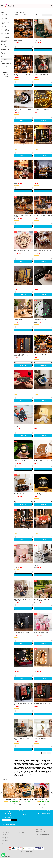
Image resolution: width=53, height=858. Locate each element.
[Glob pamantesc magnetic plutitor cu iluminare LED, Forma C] (43, 379)
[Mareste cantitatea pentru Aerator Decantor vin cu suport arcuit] (31, 537)
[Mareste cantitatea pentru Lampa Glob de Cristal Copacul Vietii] (31, 466)
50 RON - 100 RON (5, 63)
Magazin (4, 827)
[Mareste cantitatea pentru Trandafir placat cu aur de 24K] (51, 746)
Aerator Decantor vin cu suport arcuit (21, 528)
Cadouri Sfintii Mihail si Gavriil (6, 39)
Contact (3, 843)
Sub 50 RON (4, 61)
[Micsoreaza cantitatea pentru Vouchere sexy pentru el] (15, 398)
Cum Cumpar (4, 835)
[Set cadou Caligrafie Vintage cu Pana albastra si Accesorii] (23, 275)
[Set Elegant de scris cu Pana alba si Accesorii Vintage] (43, 134)
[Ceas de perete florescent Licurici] (43, 308)
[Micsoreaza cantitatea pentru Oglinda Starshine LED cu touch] (34, 676)
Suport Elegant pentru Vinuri (19, 493)
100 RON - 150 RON (6, 65)
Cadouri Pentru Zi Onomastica (4, 41)
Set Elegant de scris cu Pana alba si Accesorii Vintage (43, 145)
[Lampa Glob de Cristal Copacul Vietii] (23, 449)
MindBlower (4, 74)
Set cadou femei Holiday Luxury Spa (41, 632)
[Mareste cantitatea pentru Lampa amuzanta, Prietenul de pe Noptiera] (51, 433)
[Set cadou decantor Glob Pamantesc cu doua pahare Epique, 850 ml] (23, 28)
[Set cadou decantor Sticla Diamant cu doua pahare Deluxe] (23, 205)
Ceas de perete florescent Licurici (40, 319)
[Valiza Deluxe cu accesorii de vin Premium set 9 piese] (43, 205)
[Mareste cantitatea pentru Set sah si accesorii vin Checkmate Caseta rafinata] (51, 259)
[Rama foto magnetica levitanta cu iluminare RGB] (23, 99)
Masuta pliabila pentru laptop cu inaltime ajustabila (42, 565)
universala (4, 46)
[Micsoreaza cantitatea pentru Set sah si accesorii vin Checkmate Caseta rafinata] (34, 259)
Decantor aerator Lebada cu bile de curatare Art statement (23, 145)
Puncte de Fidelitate (23, 831)
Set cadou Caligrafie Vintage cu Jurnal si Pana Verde (23, 704)
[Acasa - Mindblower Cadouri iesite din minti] (9, 5)
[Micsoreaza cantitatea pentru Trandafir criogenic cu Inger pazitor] (34, 82)
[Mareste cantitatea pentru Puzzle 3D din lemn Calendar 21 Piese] (31, 259)
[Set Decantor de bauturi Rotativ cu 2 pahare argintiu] (23, 169)
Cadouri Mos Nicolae (5, 25)
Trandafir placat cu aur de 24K (40, 738)
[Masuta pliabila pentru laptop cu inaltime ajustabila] (43, 553)
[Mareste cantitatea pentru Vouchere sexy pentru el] (31, 398)
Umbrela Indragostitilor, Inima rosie (42, 799)
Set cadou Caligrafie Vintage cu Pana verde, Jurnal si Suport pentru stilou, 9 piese (42, 704)
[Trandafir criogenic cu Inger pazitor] (43, 64)
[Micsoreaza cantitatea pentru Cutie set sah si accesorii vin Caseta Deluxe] (15, 676)
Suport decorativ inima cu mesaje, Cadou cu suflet (15, 799)
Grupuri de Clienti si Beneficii (24, 832)
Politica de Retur (5, 840)
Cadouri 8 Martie (4, 27)
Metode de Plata (5, 838)
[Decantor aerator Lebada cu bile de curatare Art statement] (23, 134)
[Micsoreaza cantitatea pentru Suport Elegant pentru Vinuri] (15, 502)
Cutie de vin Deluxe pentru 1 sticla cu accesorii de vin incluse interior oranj (21, 355)
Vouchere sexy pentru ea (39, 528)
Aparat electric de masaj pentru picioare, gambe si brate (22, 600)
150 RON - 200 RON (6, 66)
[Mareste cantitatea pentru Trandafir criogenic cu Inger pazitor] (51, 82)
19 (48, 753)
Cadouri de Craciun (4, 14)
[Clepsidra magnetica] (23, 308)
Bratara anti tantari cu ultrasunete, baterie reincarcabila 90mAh (42, 600)
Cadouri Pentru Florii (5, 29)
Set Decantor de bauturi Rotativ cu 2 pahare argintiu (23, 181)
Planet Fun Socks (5, 76)
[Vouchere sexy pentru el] (23, 379)
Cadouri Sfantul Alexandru (6, 33)
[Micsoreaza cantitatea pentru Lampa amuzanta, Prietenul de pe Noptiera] (34, 433)
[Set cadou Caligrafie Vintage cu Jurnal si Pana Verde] (23, 692)
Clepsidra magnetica (18, 319)
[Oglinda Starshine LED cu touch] (43, 657)
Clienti (20, 827)
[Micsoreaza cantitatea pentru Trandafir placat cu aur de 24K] (34, 746)
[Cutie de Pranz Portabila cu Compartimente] (26, 790)
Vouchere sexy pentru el (19, 389)
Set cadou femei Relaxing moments (21, 564)
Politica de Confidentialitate (7, 832)
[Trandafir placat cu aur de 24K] (43, 728)
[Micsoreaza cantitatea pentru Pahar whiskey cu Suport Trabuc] (34, 188)
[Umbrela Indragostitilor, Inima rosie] (41, 790)
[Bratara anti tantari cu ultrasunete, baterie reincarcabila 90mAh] (43, 589)
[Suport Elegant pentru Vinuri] (23, 483)
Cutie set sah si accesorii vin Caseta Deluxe (22, 668)
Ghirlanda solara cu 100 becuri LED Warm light (42, 110)
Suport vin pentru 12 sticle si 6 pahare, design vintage (23, 739)
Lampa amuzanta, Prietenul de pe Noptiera (42, 425)
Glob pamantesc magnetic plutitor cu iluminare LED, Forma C (41, 390)
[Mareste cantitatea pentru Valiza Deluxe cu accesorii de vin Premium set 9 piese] (51, 223)
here (15, 824)
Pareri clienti (21, 829)
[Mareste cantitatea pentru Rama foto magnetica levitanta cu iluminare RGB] (31, 118)
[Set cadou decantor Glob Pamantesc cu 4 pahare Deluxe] (23, 64)
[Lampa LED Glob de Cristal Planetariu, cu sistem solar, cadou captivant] (43, 483)
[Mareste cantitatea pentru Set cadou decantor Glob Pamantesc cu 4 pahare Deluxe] (31, 82)
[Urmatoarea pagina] (50, 753)
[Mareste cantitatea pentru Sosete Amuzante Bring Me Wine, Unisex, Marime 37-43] (31, 433)
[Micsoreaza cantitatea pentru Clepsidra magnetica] (15, 327)
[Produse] (2, 6)
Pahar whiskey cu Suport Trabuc (40, 180)
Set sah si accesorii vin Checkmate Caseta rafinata (42, 251)
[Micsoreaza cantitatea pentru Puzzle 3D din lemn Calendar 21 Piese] (15, 259)
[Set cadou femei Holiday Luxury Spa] (43, 622)
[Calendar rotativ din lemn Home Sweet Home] (43, 449)
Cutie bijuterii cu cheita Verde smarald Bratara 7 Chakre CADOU (43, 39)
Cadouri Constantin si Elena (6, 36)
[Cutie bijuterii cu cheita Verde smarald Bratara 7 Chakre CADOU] (43, 28)
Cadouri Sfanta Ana (4, 34)
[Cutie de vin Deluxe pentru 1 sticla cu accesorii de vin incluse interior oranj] (23, 344)
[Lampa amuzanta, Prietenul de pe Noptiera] (43, 414)
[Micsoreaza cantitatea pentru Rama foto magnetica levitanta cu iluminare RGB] (15, 118)
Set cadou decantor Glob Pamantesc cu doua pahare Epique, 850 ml (23, 39)
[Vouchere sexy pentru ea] (43, 518)
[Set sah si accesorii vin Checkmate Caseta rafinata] (43, 240)
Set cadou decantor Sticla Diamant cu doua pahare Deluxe (22, 216)
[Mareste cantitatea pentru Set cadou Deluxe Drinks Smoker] (51, 362)
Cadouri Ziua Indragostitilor (6, 26)
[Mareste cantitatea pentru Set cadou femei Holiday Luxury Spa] (51, 641)
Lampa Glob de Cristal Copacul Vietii (21, 460)
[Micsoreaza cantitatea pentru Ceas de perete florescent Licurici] (34, 327)
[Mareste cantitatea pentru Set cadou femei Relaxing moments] (31, 572)
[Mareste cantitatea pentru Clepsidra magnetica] (31, 327)
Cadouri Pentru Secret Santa (6, 21)
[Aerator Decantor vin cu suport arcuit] (23, 518)
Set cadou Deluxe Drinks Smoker (40, 354)
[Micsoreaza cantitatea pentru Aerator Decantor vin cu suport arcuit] (15, 537)
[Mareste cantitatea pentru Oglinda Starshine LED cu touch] (51, 676)
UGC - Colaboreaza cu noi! (7, 841)
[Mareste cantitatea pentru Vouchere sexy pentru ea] (51, 537)
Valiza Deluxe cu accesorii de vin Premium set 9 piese (43, 216)
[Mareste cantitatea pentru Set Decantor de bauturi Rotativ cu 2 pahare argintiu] (31, 188)
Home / (3, 9)
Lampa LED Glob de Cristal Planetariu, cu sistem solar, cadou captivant (42, 494)
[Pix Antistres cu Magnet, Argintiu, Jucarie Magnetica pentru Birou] (43, 275)
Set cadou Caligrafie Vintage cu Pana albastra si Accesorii (23, 286)
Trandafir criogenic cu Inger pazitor (41, 74)
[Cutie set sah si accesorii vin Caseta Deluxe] (23, 657)
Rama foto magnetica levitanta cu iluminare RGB (22, 110)
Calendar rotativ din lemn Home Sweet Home (43, 460)
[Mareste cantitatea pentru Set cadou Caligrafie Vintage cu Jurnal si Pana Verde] (31, 711)
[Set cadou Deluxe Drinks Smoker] (43, 344)
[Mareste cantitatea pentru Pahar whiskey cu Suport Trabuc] (51, 188)
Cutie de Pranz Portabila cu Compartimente (29, 799)
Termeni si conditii (5, 831)
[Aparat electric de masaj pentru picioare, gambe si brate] (23, 589)
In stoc (3, 53)
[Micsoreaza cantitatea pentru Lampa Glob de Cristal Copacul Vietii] (15, 466)
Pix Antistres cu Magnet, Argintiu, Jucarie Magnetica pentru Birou (42, 286)
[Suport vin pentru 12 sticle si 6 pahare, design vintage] (23, 728)
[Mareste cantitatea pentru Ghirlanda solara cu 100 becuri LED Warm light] (51, 118)
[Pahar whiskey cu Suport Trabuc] (43, 169)
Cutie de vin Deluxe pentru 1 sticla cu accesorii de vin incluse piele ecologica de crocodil (22, 633)
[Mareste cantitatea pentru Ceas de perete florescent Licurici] (51, 327)
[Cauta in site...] (49, 6)
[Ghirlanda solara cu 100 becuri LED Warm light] (43, 99)
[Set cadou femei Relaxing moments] (23, 553)
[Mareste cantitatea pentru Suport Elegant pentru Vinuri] (31, 502)
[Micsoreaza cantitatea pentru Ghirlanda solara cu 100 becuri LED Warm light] (34, 118)
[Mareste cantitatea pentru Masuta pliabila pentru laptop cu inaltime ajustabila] (51, 572)
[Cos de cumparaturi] (51, 6)
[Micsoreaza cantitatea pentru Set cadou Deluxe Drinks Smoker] (34, 362)
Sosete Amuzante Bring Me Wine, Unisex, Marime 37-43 (22, 425)
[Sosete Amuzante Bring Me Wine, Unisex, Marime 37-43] (23, 414)
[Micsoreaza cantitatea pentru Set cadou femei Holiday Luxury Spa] (34, 641)
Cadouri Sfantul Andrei (5, 32)
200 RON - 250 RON (6, 68)
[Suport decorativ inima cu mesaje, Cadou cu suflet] (11, 790)
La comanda (4, 52)
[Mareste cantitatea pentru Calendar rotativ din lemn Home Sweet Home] (51, 466)
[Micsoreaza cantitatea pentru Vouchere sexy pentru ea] (34, 537)
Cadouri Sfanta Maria (5, 37)
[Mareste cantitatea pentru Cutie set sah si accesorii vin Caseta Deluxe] (31, 676)
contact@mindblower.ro (44, 813)
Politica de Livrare (5, 837)
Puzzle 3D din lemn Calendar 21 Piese (21, 250)
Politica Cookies (5, 834)
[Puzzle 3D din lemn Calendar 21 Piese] (23, 240)
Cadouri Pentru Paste (5, 30)
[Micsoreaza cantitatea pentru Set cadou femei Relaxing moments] (15, 572)
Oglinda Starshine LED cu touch (40, 668)
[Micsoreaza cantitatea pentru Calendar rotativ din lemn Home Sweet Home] (34, 466)
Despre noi (4, 829)
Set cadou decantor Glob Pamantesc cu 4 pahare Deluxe (22, 75)
